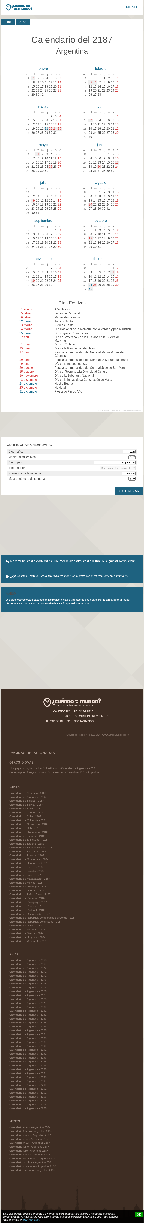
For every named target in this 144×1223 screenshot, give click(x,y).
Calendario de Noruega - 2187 (27, 890)
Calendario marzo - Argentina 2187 (30, 1135)
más (67, 716)
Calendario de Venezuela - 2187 (28, 941)
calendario (61, 711)
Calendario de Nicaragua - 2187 (28, 886)
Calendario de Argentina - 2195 (27, 1065)
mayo (43, 145)
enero (43, 69)
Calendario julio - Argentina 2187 (28, 1150)
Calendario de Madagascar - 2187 (29, 878)
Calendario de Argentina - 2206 (27, 1108)
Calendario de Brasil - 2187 (25, 808)
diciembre (101, 259)
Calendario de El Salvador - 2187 (29, 839)
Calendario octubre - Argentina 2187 (30, 1162)
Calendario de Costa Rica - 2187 (28, 824)
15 (90, 238)
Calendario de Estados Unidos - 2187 (31, 847)
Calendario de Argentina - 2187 (27, 797)
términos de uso (58, 721)
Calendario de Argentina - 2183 (27, 1018)
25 (59, 128)
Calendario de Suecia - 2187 (26, 933)
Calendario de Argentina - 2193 (27, 1057)
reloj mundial (84, 711)
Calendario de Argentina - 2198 (27, 1077)
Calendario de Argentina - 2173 (27, 979)
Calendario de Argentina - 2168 (27, 960)
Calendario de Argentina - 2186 (27, 1030)
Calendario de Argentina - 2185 (27, 1026)
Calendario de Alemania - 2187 (27, 793)
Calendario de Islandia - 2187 (26, 871)
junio (101, 145)
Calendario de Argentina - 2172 (27, 975)
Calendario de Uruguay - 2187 (27, 937)
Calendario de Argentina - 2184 (27, 1022)
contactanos (84, 721)
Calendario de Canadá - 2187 (27, 812)
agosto (100, 183)
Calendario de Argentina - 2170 (27, 968)
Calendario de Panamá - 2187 (27, 898)
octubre (101, 221)
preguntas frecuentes (91, 716)
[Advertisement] (72, 525)
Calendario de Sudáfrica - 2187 (27, 929)
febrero (100, 69)
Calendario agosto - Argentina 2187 (30, 1154)
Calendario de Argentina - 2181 (27, 1010)
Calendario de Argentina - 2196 (27, 1069)
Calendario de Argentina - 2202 (27, 1092)
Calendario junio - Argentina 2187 (29, 1146)
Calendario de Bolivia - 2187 (26, 804)
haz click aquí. (31, 1219)
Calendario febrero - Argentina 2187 (30, 1131)
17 (116, 162)
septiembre (43, 221)
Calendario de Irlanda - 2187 (26, 867)
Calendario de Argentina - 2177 (27, 995)
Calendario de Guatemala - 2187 (28, 859)
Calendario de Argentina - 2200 (27, 1085)
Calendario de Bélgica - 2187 (26, 800)
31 (90, 288)
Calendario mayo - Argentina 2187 (29, 1142)
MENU (131, 7)
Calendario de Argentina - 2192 (27, 1053)
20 (99, 166)
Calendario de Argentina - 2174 (27, 983)
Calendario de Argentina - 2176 (27, 991)
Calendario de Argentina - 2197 (27, 1073)
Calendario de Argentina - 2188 (27, 1038)
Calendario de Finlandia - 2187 (27, 851)
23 (50, 128)
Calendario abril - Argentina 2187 (29, 1139)
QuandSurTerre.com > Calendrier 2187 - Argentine (69, 772)
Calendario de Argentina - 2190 (27, 1046)
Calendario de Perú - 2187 (25, 906)
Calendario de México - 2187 (26, 882)
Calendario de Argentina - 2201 (27, 1088)
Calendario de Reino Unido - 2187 (29, 914)
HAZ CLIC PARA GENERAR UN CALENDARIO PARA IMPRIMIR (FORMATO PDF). (73, 561)
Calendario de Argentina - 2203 (27, 1096)
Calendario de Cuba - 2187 (25, 828)
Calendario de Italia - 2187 (25, 875)
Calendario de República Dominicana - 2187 (35, 921)
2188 (23, 21)
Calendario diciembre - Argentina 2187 (32, 1170)
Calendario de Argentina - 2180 (27, 1007)
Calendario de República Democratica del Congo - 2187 (42, 917)
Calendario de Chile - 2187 (25, 816)
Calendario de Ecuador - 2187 (27, 836)
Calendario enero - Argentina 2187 (29, 1127)
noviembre (43, 259)
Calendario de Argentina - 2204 (27, 1100)
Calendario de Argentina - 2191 (27, 1049)
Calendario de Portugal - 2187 (27, 910)
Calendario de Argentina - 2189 (27, 1042)
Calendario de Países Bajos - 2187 (30, 894)
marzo (43, 107)
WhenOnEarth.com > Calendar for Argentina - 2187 (66, 768)
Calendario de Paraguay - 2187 (28, 902)
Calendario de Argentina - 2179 (27, 1003)
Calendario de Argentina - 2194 (27, 1061)
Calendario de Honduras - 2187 (28, 863)
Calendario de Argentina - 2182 (27, 1014)
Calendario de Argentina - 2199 (27, 1081)
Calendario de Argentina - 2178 (27, 999)
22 (46, 128)
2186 (8, 21)
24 (55, 128)
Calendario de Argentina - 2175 (27, 987)
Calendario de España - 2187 (26, 843)
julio (43, 183)
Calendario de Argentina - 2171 (27, 971)
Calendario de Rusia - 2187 (25, 925)
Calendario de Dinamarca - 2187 (28, 832)
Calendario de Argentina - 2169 (27, 964)
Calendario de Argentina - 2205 (27, 1104)
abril (100, 107)
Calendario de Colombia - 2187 (27, 820)
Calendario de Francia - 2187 (26, 855)
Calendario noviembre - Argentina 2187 (32, 1166)
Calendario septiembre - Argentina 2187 (33, 1158)
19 (33, 280)
